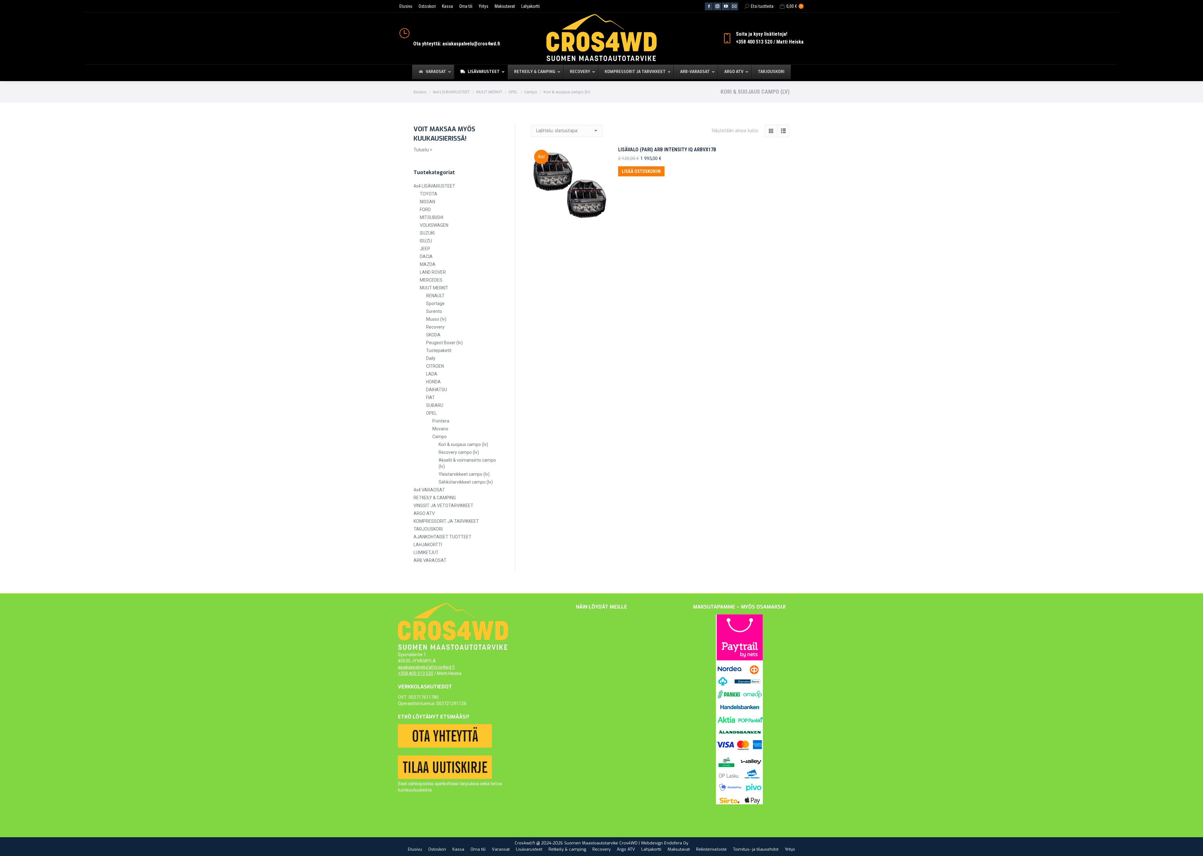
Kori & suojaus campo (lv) (463, 444)
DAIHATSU (436, 389)
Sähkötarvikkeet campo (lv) (466, 482)
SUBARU (434, 405)
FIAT (430, 397)
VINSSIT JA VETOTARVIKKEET (443, 505)
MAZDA (427, 264)
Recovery (435, 326)
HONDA (433, 381)
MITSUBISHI (431, 217)
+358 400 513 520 (415, 673)
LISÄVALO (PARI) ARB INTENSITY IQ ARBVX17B (667, 150)
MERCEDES (431, 280)
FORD (425, 209)
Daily (430, 358)
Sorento (434, 311)
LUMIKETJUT (426, 552)
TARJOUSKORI (428, 529)
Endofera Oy (676, 843)
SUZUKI (427, 233)
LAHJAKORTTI (428, 544)
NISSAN (427, 201)
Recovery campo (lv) (459, 452)
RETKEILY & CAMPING (435, 497)
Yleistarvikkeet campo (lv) (464, 474)
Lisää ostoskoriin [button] (641, 171)
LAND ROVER (433, 272)
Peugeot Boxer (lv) (444, 342)
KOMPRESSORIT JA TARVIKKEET (446, 521)
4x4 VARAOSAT (429, 489)
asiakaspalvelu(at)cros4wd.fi (426, 667)
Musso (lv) (436, 319)
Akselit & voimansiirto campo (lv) (467, 463)
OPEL (431, 413)
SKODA (433, 334)
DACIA (426, 256)
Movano (440, 428)
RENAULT (435, 295)
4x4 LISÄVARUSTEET (434, 186)
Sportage (435, 303)
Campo (439, 436)
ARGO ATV (424, 513)
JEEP (425, 248)
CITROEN (435, 366)
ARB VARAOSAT (430, 560)
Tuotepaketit (438, 350)
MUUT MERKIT (434, 287)
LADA (431, 373)
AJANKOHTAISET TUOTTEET (442, 536)
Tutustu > (423, 149)
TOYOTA (428, 193)
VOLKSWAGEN (434, 225)
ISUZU (426, 240)
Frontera (440, 420)
